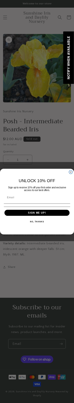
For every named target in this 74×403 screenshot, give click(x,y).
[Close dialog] (71, 172)
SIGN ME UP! (37, 212)
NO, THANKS (37, 222)
